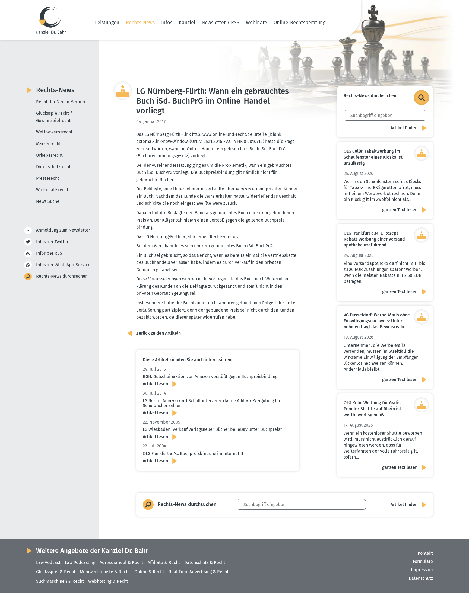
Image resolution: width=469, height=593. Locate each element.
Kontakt (425, 553)
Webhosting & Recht (108, 581)
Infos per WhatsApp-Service (63, 264)
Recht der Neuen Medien (60, 101)
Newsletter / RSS (220, 22)
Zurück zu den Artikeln (158, 333)
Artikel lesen (155, 383)
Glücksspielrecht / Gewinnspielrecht (54, 117)
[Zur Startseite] (51, 20)
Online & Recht (149, 571)
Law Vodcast (48, 562)
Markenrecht (48, 143)
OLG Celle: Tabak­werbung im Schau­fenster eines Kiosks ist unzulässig (373, 157)
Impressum (422, 569)
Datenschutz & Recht (204, 562)
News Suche (47, 201)
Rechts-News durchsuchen (62, 276)
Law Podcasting (80, 562)
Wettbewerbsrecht (54, 131)
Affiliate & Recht (164, 562)
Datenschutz (421, 578)
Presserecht (47, 178)
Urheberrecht (49, 155)
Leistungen (107, 22)
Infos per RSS (49, 253)
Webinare (256, 22)
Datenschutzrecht (53, 166)
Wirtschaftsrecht (52, 189)
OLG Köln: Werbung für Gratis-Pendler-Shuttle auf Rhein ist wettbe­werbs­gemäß (373, 408)
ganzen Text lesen (399, 209)
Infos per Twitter (52, 241)
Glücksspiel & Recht (55, 571)
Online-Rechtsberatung (299, 22)
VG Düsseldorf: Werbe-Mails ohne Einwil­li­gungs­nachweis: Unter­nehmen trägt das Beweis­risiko (377, 320)
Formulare (423, 561)
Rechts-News (140, 22)
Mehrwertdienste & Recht (105, 571)
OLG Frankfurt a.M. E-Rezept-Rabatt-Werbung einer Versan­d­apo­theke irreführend (375, 239)
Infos (166, 22)
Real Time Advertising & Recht (199, 571)
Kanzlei (187, 22)
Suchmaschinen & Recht (60, 581)
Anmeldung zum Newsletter (63, 230)
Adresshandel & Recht (121, 562)
